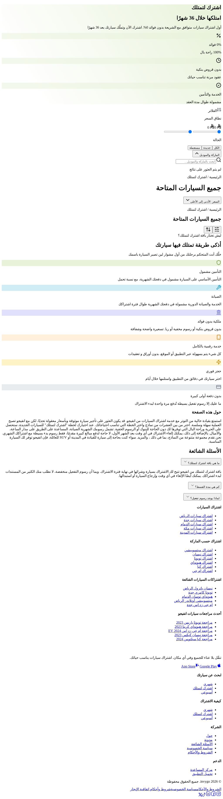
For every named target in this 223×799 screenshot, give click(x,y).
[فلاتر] (217, 229)
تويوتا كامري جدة (200, 592)
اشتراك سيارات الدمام (197, 524)
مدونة (208, 740)
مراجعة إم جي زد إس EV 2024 (190, 631)
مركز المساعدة (201, 770)
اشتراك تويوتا (203, 558)
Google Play (208, 666)
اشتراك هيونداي (201, 562)
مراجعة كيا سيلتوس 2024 (194, 639)
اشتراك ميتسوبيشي (198, 550)
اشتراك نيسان (203, 554)
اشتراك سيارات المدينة (196, 532)
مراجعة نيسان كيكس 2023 (193, 635)
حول (209, 736)
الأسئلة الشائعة (202, 744)
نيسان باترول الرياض (198, 588)
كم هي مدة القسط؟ (207, 486)
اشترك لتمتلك (203, 688)
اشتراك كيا (205, 567)
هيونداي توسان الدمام (197, 596)
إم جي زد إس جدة (200, 605)
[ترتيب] (208, 229)
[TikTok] (204, 795)
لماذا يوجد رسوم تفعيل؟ (205, 498)
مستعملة (194, 147)
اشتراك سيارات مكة (198, 528)
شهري (208, 684)
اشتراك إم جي (202, 571)
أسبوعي (207, 692)
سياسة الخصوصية (200, 748)
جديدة (207, 147)
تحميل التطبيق (202, 774)
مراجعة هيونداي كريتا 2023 (194, 626)
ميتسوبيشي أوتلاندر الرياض (193, 601)
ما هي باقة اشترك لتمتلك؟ (204, 463)
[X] (200, 795)
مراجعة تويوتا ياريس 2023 (194, 622)
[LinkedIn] (208, 795)
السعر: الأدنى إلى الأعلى (205, 201)
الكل (217, 147)
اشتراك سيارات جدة (198, 520)
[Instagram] (218, 795)
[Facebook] (213, 795)
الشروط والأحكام (200, 752)
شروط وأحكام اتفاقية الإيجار (150, 789)
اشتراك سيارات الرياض (196, 516)
